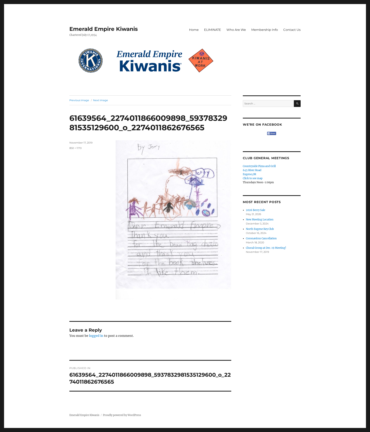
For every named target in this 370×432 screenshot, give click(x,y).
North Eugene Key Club (260, 229)
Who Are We (236, 30)
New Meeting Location (259, 219)
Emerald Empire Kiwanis (103, 29)
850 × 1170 (75, 148)
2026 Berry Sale (255, 210)
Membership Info (264, 30)
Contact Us (292, 30)
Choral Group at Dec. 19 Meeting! (266, 248)
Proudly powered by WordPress (122, 415)
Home (194, 30)
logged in (96, 336)
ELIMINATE (212, 30)
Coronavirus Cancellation (261, 238)
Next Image (100, 100)
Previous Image (79, 100)
